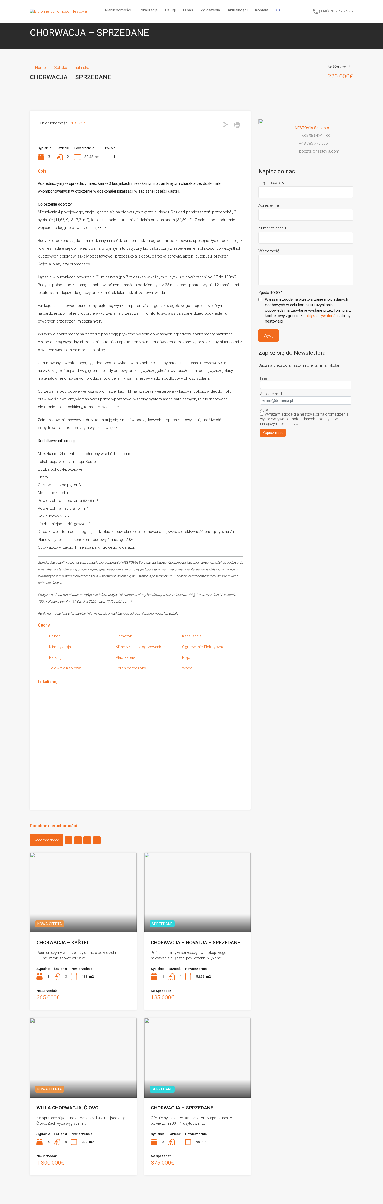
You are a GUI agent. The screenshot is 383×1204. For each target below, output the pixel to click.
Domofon (124, 636)
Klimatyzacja (60, 646)
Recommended (46, 840)
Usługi (170, 10)
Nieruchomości (118, 10)
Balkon (54, 636)
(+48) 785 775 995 (336, 11)
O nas (188, 10)
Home (40, 67)
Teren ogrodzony (131, 668)
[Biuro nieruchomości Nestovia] (58, 11)
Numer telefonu (272, 228)
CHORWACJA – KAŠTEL (62, 942)
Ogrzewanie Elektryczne (203, 646)
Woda (187, 668)
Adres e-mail (269, 205)
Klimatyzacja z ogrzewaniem (141, 646)
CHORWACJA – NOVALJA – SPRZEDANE (195, 942)
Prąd (186, 657)
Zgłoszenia (210, 10)
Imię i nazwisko (271, 182)
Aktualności (237, 10)
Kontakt (261, 10)
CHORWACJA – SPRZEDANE (182, 1108)
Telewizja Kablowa (65, 668)
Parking (55, 657)
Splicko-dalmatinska (71, 67)
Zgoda (265, 409)
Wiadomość (268, 251)
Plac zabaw (126, 657)
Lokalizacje (148, 10)
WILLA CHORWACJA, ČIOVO (67, 1108)
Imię (263, 378)
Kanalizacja (192, 636)
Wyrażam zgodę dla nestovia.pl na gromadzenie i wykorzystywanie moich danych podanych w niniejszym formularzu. (305, 419)
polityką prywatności (321, 315)
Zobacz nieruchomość (83, 916)
